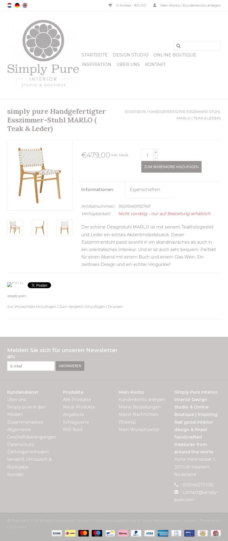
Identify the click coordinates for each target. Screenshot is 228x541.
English (25, 5)
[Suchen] (176, 46)
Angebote (73, 414)
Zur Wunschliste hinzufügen (32, 306)
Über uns (128, 64)
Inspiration (96, 64)
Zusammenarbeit (25, 422)
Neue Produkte (79, 407)
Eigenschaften (145, 189)
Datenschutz (20, 444)
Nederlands (9, 5)
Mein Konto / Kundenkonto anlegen (190, 5)
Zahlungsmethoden (28, 452)
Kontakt (155, 64)
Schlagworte (76, 422)
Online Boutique (174, 55)
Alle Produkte (77, 399)
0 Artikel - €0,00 (131, 5)
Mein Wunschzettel (138, 429)
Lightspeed (16, 526)
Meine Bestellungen (139, 407)
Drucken (115, 306)
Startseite (95, 55)
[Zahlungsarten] (56, 533)
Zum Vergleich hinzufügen (82, 306)
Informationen (97, 189)
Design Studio (130, 55)
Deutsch (17, 5)
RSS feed (72, 429)
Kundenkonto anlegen (141, 399)
